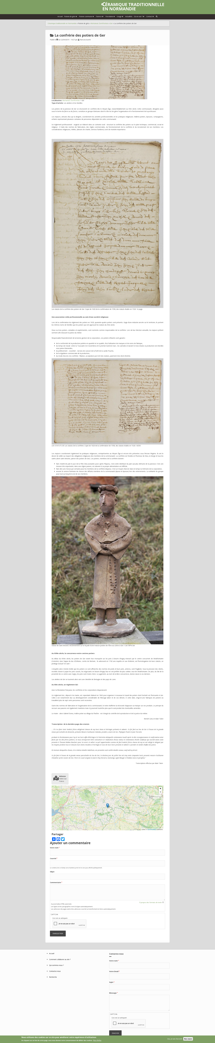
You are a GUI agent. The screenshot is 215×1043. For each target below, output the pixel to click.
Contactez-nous (55, 971)
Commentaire (55, 882)
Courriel (53, 858)
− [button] (160, 792)
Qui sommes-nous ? (56, 965)
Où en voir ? (138, 16)
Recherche (53, 977)
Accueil (60, 16)
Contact (149, 16)
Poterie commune (85, 16)
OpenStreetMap (151, 829)
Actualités (128, 16)
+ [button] (160, 788)
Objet (52, 872)
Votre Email (113, 971)
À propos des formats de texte (150, 902)
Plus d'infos (97, 1040)
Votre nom (54, 848)
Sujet (111, 982)
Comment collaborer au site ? (60, 959)
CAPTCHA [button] (54, 914)
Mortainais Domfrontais (99, 23)
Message (113, 993)
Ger (111, 23)
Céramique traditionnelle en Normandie (133, 6)
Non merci (188, 1039)
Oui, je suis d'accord (174, 1039)
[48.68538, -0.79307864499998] (107, 805)
